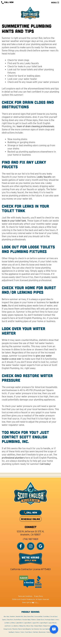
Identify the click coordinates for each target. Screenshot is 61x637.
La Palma (12, 623)
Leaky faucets (44, 176)
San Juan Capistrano (45, 629)
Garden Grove (40, 619)
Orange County (7, 629)
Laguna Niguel (43, 623)
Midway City (22, 626)
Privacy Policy (38, 596)
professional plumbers (13, 457)
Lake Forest (7, 626)
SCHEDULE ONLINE (30, 519)
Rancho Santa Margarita (24, 629)
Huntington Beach (49, 619)
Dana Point (10, 619)
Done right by (27, 602)
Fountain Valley (26, 619)
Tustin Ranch (28, 632)
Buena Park (30, 616)
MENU (54, 2)
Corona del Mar (38, 616)
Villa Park (35, 632)
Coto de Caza (53, 616)
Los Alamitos (14, 626)
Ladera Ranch (19, 623)
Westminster (42, 632)
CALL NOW (9, 2)
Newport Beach (38, 626)
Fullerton (33, 619)
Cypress (4, 619)
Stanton (17, 632)
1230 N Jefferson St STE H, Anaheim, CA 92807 (30, 533)
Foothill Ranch (17, 619)
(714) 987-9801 (30, 539)
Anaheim (12, 616)
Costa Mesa (46, 616)
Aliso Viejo (6, 616)
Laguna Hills (35, 623)
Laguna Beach (27, 623)
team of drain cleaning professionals (35, 126)
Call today (45, 464)
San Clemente (35, 629)
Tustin (22, 632)
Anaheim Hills (19, 616)
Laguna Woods (52, 623)
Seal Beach (11, 632)
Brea (25, 616)
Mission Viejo (30, 626)
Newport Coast (47, 626)
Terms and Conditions (25, 596)
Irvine (57, 619)
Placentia (14, 629)
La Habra (6, 623)
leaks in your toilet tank (14, 220)
